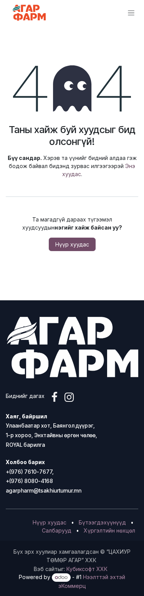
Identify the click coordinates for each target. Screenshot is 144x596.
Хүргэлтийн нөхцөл (109, 530)
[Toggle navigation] (131, 12)
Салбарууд (56, 530)
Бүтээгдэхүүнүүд (102, 522)
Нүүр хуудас (72, 244)
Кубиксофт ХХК (87, 569)
